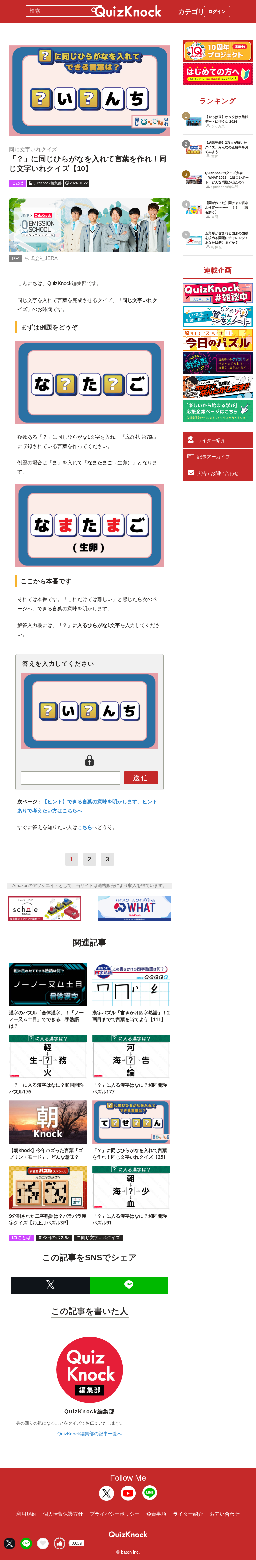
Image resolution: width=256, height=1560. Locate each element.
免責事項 (156, 1514)
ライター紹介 (211, 440)
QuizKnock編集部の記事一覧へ (89, 1433)
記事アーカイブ (213, 456)
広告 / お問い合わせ (218, 473)
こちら (84, 827)
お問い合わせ (225, 1514)
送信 (141, 778)
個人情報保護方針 (63, 1514)
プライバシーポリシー (115, 1514)
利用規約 (26, 1514)
